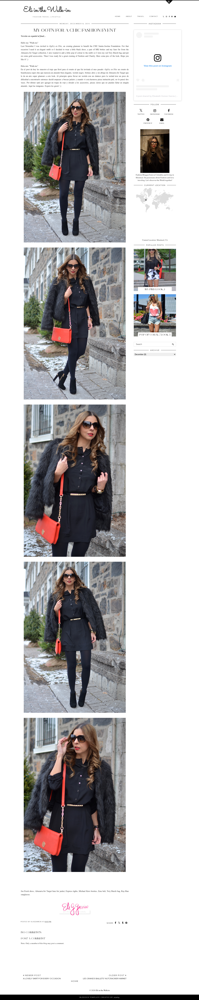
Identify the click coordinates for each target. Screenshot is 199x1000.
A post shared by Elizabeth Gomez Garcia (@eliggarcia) (162, 96)
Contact (153, 16)
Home (118, 16)
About (129, 16)
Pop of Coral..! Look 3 (154, 334)
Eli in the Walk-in (46, 10)
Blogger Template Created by (99, 997)
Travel (140, 16)
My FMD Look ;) (155, 289)
